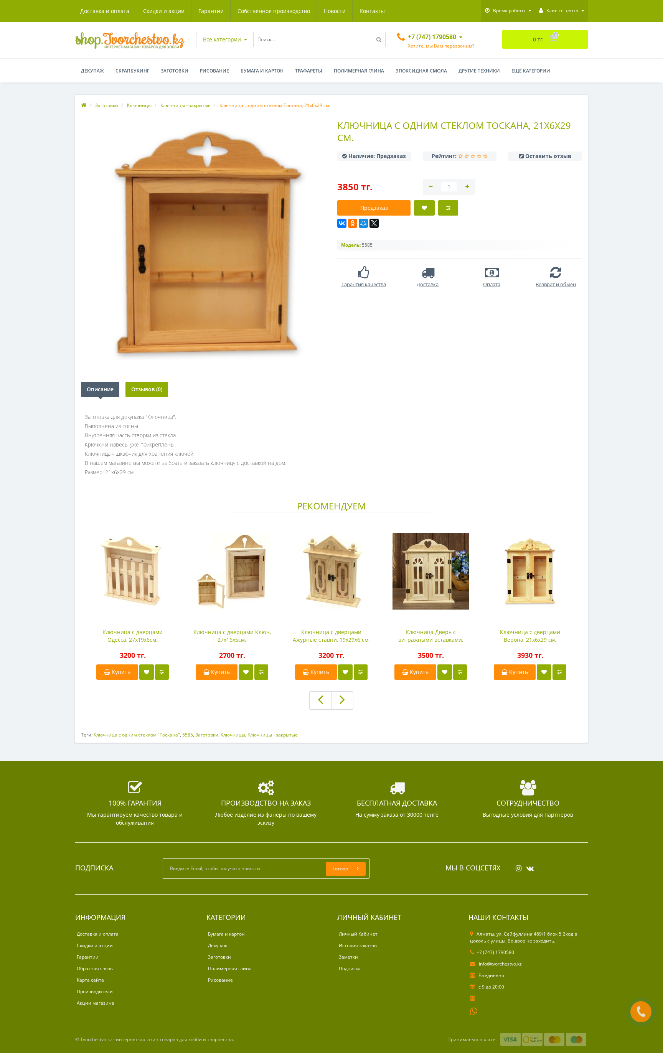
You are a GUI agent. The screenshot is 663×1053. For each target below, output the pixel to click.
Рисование (214, 71)
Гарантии (211, 11)
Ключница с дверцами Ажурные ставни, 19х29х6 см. (331, 635)
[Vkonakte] (528, 866)
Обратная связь (95, 968)
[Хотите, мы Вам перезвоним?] (641, 1011)
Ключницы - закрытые (272, 735)
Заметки (348, 957)
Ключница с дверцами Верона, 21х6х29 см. (530, 635)
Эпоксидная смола (421, 71)
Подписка (350, 968)
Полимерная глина (359, 71)
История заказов (358, 945)
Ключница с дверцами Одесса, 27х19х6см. (132, 635)
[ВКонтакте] (341, 223)
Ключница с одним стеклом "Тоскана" (137, 735)
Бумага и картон (262, 71)
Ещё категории (530, 71)
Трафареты (308, 71)
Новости (335, 11)
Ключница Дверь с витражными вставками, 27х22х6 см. (430, 636)
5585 (187, 735)
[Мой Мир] (363, 223)
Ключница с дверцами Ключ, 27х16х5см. (232, 635)
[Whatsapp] (474, 1010)
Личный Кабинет (358, 934)
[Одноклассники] (352, 223)
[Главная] (83, 105)
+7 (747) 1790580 (495, 952)
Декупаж (92, 71)
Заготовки (174, 71)
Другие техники (479, 71)
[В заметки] (146, 672)
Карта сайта (90, 980)
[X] (374, 223)
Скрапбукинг (132, 71)
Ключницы (233, 735)
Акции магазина (95, 1003)
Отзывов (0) (146, 389)
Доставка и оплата (104, 11)
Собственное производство (273, 11)
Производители (95, 991)
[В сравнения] (162, 672)
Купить (120, 672)
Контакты (372, 11)
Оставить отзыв (548, 156)
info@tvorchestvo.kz (500, 964)
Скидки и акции (164, 11)
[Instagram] (516, 866)
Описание (100, 389)
